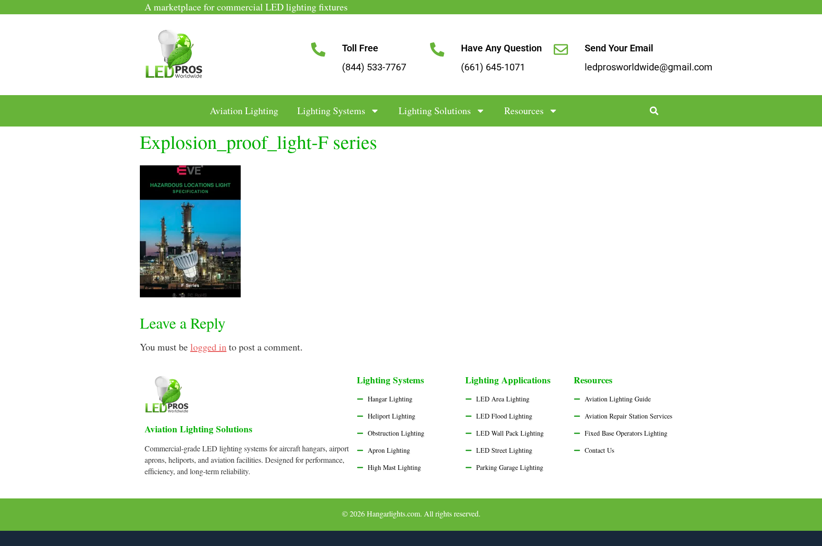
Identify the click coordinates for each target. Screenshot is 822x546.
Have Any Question (501, 48)
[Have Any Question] (437, 49)
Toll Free (360, 48)
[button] (654, 111)
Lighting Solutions (435, 110)
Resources (524, 110)
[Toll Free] (318, 49)
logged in (208, 347)
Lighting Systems (331, 110)
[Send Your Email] (561, 49)
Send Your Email (619, 48)
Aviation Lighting (244, 110)
